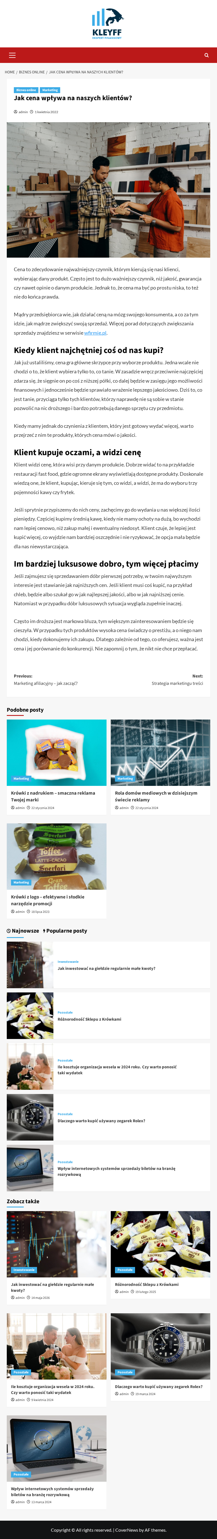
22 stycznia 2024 (42, 808)
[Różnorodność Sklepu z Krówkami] (30, 1015)
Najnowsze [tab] (25, 931)
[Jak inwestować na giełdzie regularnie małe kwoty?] (30, 964)
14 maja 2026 (40, 1297)
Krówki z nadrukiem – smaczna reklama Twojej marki (53, 796)
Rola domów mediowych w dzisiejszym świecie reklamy (156, 796)
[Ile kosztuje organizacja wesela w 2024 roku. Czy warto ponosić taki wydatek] (30, 1066)
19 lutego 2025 (145, 1292)
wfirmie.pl (95, 333)
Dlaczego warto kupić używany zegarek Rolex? (101, 1121)
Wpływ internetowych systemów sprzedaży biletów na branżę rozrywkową (52, 1492)
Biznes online (26, 90)
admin (23, 112)
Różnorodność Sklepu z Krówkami (89, 1019)
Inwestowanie (68, 962)
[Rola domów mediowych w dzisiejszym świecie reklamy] (161, 753)
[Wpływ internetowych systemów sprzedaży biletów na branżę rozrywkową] (30, 1167)
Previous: (46, 680)
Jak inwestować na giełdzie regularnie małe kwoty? (106, 969)
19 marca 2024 (145, 1394)
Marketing (50, 90)
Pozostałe (65, 1012)
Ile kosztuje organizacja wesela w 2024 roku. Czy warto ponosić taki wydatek (53, 1390)
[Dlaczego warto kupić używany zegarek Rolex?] (30, 1116)
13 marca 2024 (41, 1502)
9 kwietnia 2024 (42, 1400)
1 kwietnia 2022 (46, 112)
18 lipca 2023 (40, 911)
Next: (177, 680)
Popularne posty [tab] (66, 931)
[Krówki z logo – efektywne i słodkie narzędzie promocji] (57, 856)
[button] (12, 54)
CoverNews (126, 1530)
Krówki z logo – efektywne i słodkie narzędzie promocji (47, 900)
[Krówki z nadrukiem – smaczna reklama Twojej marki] (57, 753)
